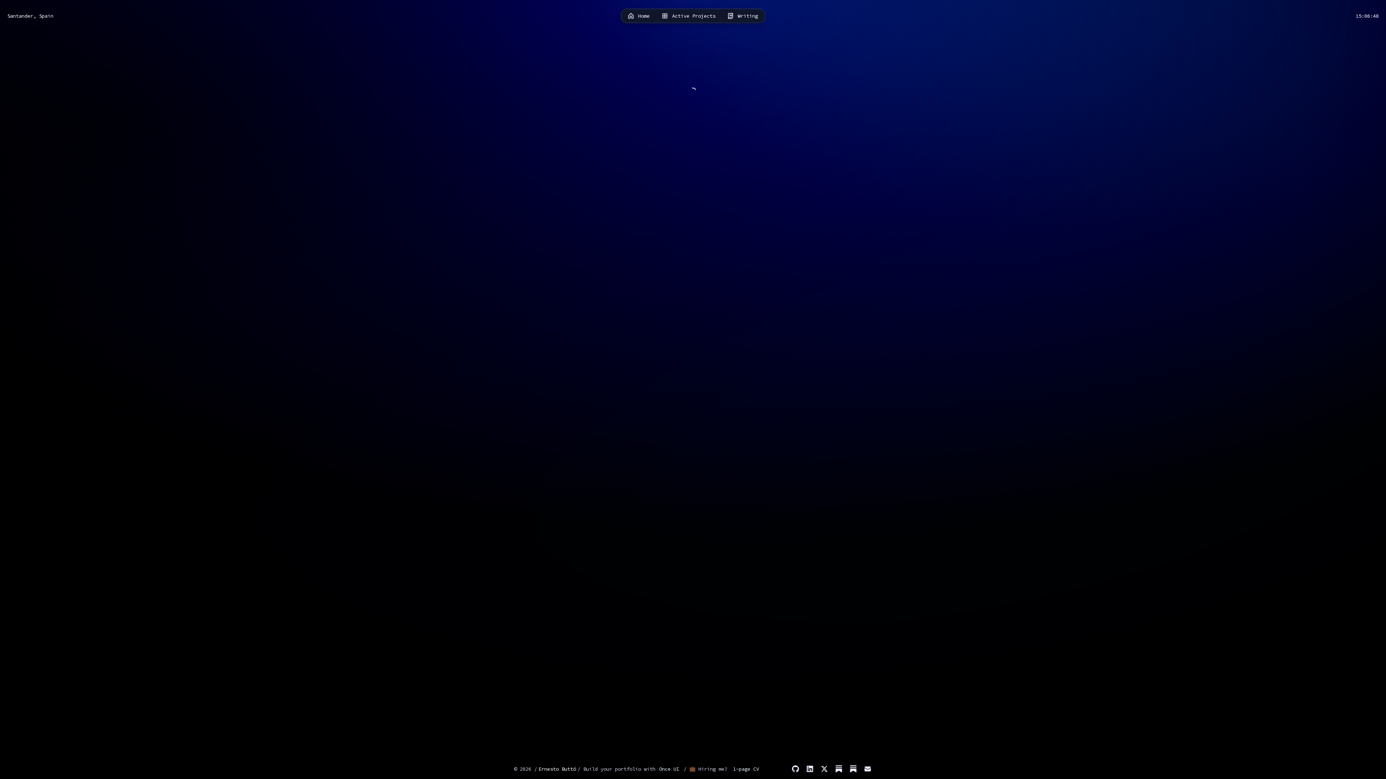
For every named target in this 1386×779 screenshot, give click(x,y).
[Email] (867, 769)
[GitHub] (795, 769)
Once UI (669, 769)
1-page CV (746, 769)
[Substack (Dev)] (853, 769)
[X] (824, 769)
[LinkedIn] (810, 769)
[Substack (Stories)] (838, 769)
